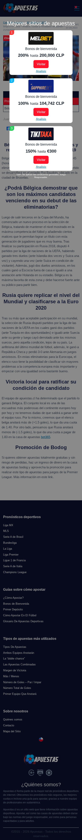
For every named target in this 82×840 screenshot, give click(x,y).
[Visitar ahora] (41, 38)
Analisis (41, 71)
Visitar (41, 64)
